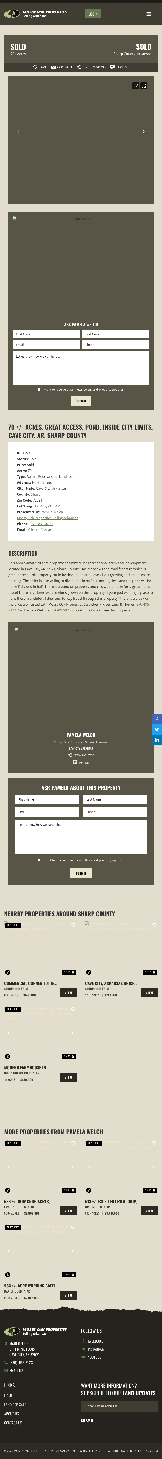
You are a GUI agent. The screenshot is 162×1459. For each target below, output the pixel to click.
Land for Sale (15, 1404)
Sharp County (124, 53)
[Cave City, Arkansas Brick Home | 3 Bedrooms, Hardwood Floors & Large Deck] (121, 948)
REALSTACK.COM (147, 1451)
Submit (81, 400)
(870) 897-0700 (41, 524)
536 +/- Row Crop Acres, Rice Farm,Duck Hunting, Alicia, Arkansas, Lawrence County (30, 1201)
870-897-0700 (62, 610)
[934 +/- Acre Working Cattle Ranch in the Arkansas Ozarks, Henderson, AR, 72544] (40, 1251)
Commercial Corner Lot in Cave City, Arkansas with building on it (29, 983)
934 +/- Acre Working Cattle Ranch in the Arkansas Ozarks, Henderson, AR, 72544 (30, 1285)
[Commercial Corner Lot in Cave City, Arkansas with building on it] (40, 948)
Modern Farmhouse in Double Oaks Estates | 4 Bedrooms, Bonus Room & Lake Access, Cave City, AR (28, 1067)
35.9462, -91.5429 (47, 506)
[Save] (135, 85)
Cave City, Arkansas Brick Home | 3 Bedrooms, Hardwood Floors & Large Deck (110, 983)
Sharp (35, 494)
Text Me (84, 762)
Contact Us (13, 1422)
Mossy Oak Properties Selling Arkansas (47, 518)
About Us (11, 1413)
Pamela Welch (52, 512)
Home (8, 1395)
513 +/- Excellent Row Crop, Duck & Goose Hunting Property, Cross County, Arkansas (111, 1201)
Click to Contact (40, 529)
